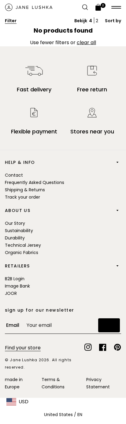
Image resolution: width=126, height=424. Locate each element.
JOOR (11, 293)
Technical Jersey (23, 245)
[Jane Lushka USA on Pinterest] (117, 347)
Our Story (15, 223)
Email (12, 325)
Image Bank (17, 286)
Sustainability (19, 231)
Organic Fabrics (21, 252)
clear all (86, 42)
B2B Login (14, 279)
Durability (15, 238)
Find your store (23, 347)
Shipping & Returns (25, 190)
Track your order (22, 197)
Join (109, 325)
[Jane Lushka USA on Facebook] (102, 347)
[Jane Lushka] (29, 7)
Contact (14, 175)
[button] (116, 7)
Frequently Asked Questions (34, 182)
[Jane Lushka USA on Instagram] (88, 347)
